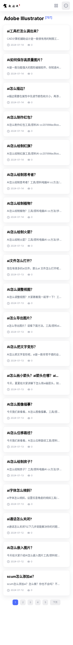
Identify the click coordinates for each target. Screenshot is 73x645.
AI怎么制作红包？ (20, 117)
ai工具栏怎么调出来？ (23, 31)
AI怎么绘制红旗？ (20, 146)
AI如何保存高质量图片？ (25, 60)
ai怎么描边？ (17, 89)
